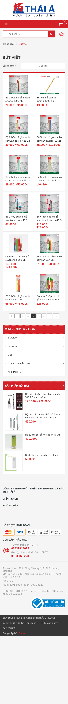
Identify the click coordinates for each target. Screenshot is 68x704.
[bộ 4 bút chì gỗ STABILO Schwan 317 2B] (50, 243)
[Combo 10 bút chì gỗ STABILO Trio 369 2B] (18, 243)
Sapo (22, 633)
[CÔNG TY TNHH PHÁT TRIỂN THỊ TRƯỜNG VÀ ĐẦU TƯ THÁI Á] (34, 10)
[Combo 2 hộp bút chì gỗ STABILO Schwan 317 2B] (50, 283)
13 (55, 316)
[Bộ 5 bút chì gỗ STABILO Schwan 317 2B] (18, 283)
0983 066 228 (20, 556)
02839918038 (20, 548)
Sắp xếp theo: (9, 66)
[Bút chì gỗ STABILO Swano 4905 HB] (50, 84)
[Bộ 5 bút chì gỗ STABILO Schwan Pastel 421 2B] (50, 124)
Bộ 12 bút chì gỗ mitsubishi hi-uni (42, 434)
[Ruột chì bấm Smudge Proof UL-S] (13, 462)
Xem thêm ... (14, 372)
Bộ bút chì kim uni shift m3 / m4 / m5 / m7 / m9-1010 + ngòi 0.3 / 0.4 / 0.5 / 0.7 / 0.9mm (44, 417)
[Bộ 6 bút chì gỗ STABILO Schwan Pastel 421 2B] (50, 164)
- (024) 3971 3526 (32, 584)
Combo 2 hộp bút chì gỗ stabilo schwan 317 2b (49, 299)
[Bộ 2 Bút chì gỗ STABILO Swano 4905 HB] (18, 84)
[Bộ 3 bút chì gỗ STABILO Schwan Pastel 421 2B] (18, 164)
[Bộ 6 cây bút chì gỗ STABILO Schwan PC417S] (50, 203)
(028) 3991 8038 (12, 584)
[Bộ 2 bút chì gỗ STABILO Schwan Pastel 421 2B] (18, 124)
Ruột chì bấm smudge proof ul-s (41, 455)
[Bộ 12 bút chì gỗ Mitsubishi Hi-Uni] (13, 442)
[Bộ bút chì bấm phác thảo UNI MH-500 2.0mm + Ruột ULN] (13, 401)
